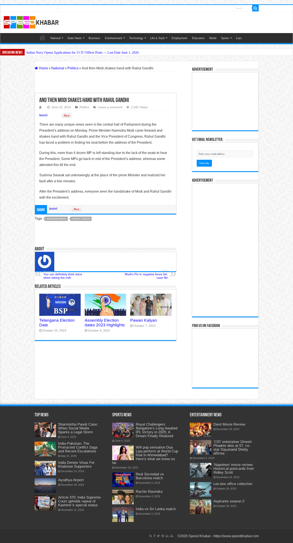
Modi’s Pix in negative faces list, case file (146, 274)
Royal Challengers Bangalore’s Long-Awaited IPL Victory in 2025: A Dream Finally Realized (156, 430)
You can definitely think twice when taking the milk (62, 274)
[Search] (255, 8)
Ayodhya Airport (71, 480)
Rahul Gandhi (81, 219)
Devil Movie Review (229, 424)
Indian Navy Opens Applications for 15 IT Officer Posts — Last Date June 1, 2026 (82, 52)
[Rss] (208, 8)
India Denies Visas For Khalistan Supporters (76, 464)
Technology (136, 38)
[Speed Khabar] (31, 21)
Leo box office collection (232, 484)
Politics (73, 68)
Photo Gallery (70, 8)
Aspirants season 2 (228, 501)
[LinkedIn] (225, 8)
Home (42, 37)
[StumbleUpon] (229, 8)
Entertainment (113, 38)
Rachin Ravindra (149, 492)
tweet (43, 115)
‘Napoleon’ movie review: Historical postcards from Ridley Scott (233, 469)
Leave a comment (110, 107)
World (212, 38)
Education (198, 38)
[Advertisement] (105, 82)
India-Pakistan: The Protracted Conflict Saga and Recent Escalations (77, 447)
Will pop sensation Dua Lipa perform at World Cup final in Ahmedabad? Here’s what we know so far (145, 455)
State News (74, 38)
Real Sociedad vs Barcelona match (150, 476)
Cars (239, 38)
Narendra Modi (56, 219)
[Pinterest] (220, 8)
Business (94, 38)
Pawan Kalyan (143, 320)
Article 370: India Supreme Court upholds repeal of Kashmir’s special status (79, 501)
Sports (225, 38)
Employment (179, 38)
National (55, 38)
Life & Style (157, 38)
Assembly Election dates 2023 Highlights (105, 322)
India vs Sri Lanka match (156, 509)
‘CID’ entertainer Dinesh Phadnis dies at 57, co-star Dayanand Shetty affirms (232, 447)
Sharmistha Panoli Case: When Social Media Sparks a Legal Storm (78, 428)
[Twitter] (216, 8)
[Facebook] (212, 8)
